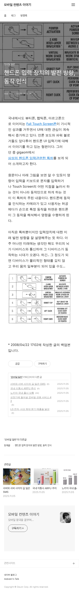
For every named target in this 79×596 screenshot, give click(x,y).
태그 (13, 15)
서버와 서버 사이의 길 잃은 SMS (28, 383)
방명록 (23, 15)
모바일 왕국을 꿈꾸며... (21, 520)
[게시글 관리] (28, 364)
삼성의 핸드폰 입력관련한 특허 (30, 158)
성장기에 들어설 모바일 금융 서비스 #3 (30, 399)
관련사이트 (9, 563)
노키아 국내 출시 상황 (22, 392)
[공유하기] (23, 364)
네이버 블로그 (10, 575)
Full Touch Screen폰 (41, 124)
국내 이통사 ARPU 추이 (23, 388)
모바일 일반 (16, 376)
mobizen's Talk (11, 579)
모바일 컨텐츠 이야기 (17, 5)
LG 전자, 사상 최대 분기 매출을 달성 (29, 409)
